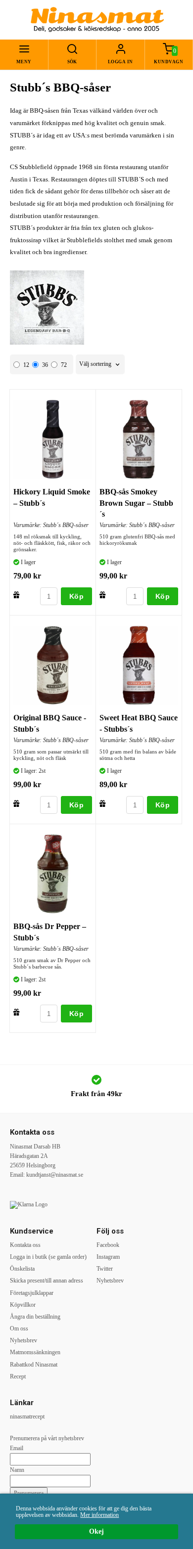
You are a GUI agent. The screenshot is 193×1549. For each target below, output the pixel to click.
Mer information (99, 1514)
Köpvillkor (23, 1304)
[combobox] (100, 364)
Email (16, 1448)
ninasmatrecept (27, 1416)
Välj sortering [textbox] (95, 364)
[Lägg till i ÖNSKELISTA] (16, 595)
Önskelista (22, 1268)
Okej (96, 1531)
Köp (76, 596)
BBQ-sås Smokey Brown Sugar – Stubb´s (136, 502)
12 (26, 364)
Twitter (104, 1268)
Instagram (108, 1256)
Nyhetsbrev (23, 1340)
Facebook (107, 1244)
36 (45, 364)
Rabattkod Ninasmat (33, 1364)
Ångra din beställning (35, 1316)
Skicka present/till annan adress (46, 1280)
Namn (17, 1469)
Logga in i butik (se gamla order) (48, 1256)
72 (64, 364)
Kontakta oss (25, 1244)
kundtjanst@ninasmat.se (54, 1174)
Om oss (19, 1328)
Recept (18, 1376)
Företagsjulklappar (31, 1292)
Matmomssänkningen (35, 1352)
